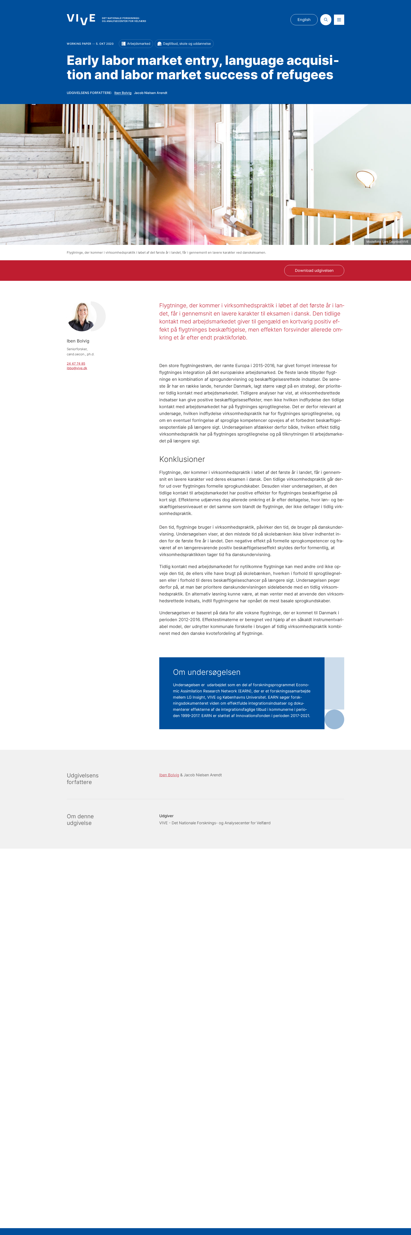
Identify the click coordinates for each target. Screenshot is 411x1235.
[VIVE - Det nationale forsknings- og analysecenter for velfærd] (106, 19)
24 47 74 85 (76, 364)
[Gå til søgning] (325, 19)
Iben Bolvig (122, 93)
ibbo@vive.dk (77, 368)
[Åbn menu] (339, 20)
